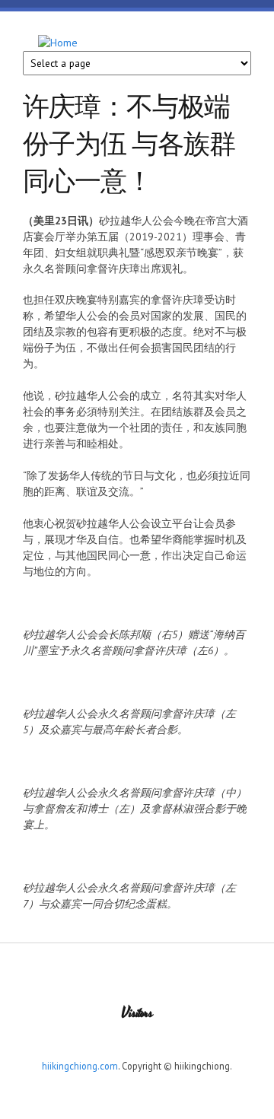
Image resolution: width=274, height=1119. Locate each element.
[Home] (58, 43)
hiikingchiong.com (80, 1066)
